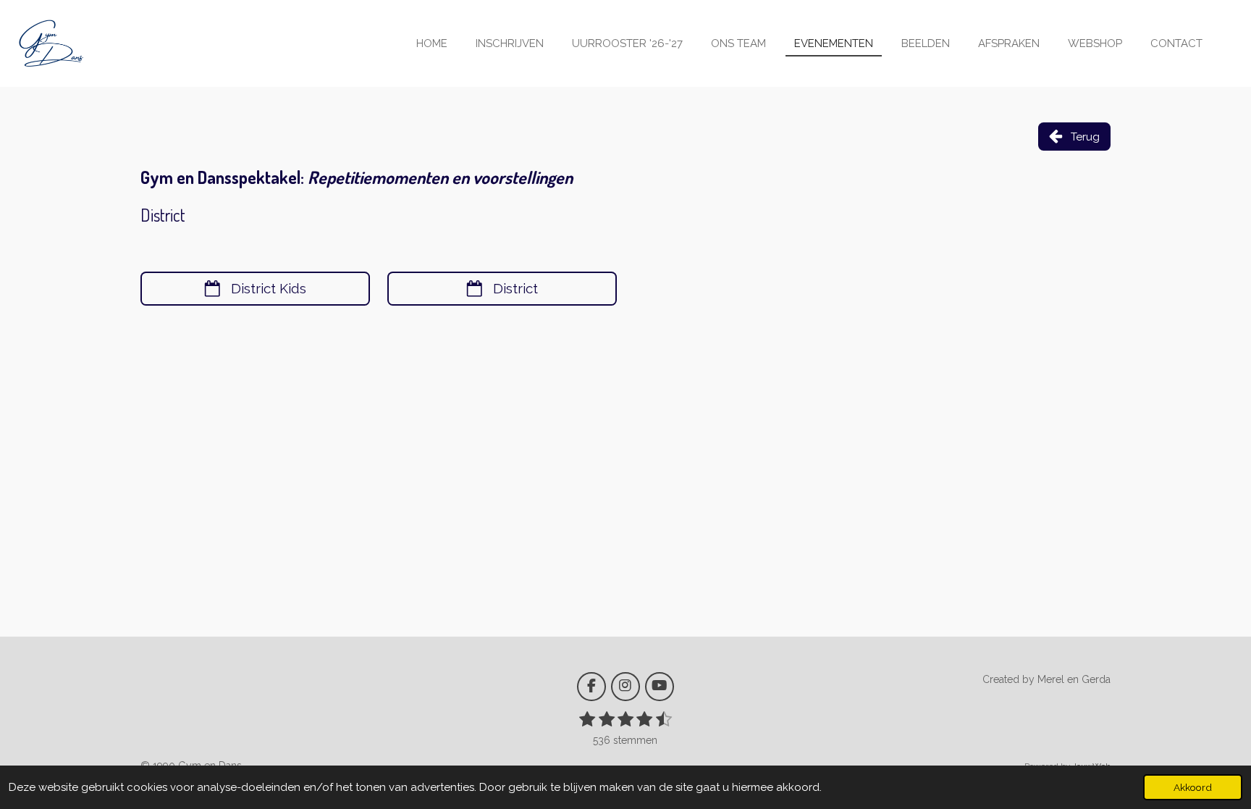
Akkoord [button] (1193, 787)
